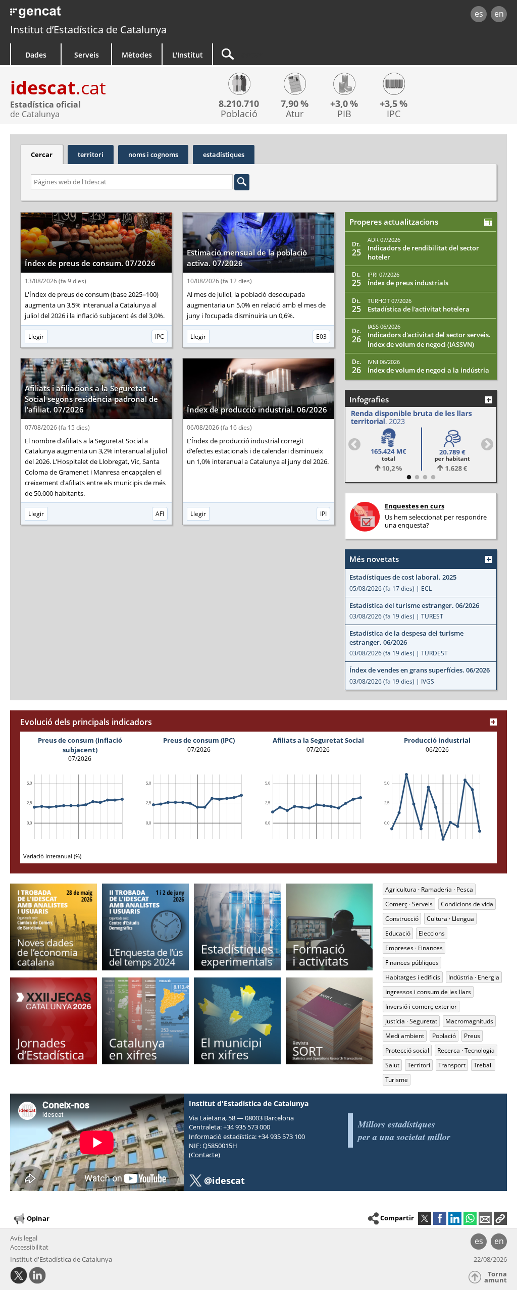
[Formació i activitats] (329, 927)
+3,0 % (344, 103)
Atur (294, 114)
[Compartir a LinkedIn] (454, 1218)
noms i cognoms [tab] (153, 154)
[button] (500, 1218)
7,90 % (294, 103)
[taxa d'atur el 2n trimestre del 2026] (294, 85)
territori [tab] (91, 154)
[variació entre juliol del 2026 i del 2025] (393, 85)
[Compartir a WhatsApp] (470, 1218)
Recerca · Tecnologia (466, 1050)
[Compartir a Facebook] (439, 1218)
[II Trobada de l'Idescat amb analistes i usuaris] (145, 927)
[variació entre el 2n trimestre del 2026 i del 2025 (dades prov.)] (344, 85)
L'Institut (187, 55)
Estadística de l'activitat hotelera (419, 309)
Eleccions (432, 933)
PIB (344, 114)
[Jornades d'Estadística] (53, 1020)
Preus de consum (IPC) (199, 740)
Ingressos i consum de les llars (428, 992)
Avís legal (23, 1238)
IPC (393, 114)
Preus (472, 1035)
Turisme (396, 1079)
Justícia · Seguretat (411, 1021)
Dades (35, 55)
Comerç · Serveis (409, 904)
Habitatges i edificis (412, 977)
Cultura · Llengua (450, 918)
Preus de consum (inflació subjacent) (80, 745)
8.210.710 (239, 103)
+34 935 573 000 (246, 1126)
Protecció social (407, 1050)
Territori (418, 1065)
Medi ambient (404, 1035)
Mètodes (137, 55)
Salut (392, 1065)
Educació (397, 933)
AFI (160, 513)
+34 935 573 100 (281, 1136)
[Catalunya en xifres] (145, 1020)
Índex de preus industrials (408, 282)
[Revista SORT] (329, 1020)
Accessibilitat (29, 1247)
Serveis (86, 55)
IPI (323, 513)
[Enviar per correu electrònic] (485, 1218)
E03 (321, 336)
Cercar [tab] (42, 154)
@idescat (224, 1180)
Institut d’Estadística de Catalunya (88, 29)
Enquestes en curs (414, 505)
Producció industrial (437, 740)
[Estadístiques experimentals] (237, 927)
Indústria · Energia (473, 977)
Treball (483, 1065)
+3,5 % (393, 103)
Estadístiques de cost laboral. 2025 (402, 577)
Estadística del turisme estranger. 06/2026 (414, 605)
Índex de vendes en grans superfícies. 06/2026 (419, 670)
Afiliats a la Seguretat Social (318, 740)
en (499, 13)
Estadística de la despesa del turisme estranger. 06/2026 (406, 638)
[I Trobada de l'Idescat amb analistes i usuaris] (53, 927)
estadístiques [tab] (223, 154)
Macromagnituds (469, 1021)
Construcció (402, 918)
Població (239, 114)
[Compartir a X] (424, 1218)
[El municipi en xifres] (237, 1020)
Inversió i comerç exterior (421, 1006)
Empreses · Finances (414, 948)
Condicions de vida (467, 904)
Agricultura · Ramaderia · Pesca (429, 889)
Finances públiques (412, 962)
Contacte (204, 1154)
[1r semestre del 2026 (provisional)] (239, 85)
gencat (109, 15)
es (479, 13)
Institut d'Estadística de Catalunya (61, 1259)
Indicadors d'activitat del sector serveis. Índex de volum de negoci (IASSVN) (429, 339)
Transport (452, 1065)
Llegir (36, 336)
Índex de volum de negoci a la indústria (428, 370)
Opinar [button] (38, 1218)
